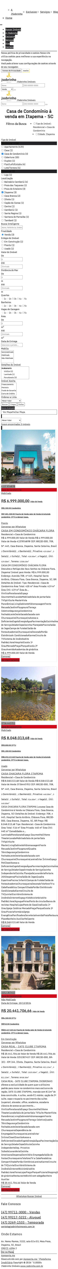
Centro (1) (9, 206)
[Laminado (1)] (15, 374)
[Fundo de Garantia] (8, 390)
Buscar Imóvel (34, 1196)
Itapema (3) (10, 192)
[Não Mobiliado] (7, 358)
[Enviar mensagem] (15, 89)
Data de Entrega (9, 341)
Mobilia (5, 348)
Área (3, 316)
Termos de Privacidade (11, 70)
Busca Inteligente (10, 224)
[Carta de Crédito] (8, 393)
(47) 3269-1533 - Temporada (22, 1222)
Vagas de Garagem (10, 309)
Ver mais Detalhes (10, 660)
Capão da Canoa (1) (14, 203)
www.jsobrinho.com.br (31, 1266)
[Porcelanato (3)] (15, 377)
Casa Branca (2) (12, 196)
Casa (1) (8, 150)
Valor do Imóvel (9, 252)
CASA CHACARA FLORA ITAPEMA (22, 773)
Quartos (5, 295)
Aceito (26, 70)
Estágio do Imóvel (10, 238)
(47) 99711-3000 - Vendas (20, 1212)
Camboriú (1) (11, 210)
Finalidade (6, 231)
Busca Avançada (8, 408)
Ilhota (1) (9, 199)
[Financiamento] (8, 384)
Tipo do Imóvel (8, 140)
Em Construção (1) (13, 241)
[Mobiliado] (7, 355)
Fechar (21, 404)
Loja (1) (8, 175)
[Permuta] (8, 387)
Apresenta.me (8, 1255)
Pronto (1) (9, 245)
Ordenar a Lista (9, 397)
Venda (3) (9, 234)
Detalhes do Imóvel (11, 365)
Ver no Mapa (7, 1252)
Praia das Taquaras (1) (15, 185)
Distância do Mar (9, 270)
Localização (7, 178)
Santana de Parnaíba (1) (16, 217)
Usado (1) (9, 248)
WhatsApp (21, 1196)
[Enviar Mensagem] (46, 104)
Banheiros (6, 302)
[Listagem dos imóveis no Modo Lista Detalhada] (1, 416)
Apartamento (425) (14, 147)
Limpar (13, 404)
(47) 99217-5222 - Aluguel (21, 1217)
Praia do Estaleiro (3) (14, 189)
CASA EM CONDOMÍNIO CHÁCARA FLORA (27, 530)
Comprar (5, 656)
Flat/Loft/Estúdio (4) (14, 164)
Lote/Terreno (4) (12, 168)
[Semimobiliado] (7, 352)
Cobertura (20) (11, 157)
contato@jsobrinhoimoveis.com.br (18, 1226)
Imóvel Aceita (8, 381)
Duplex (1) (9, 161)
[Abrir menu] (1, 24)
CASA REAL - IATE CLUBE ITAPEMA (23, 1046)
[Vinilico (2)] (15, 371)
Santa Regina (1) (12, 213)
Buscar (5, 404)
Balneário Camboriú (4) (16, 182)
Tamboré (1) (10, 220)
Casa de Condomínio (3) (16, 154)
